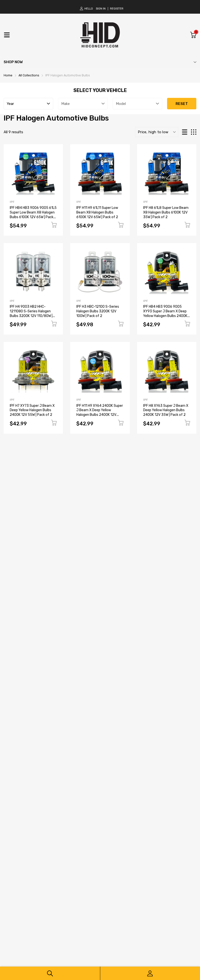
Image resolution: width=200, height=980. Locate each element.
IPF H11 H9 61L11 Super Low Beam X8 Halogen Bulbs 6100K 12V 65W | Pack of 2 (97, 212)
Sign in (101, 8)
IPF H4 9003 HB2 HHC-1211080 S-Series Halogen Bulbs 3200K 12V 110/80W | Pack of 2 (31, 313)
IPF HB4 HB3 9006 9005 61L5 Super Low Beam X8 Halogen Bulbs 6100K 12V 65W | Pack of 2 (33, 215)
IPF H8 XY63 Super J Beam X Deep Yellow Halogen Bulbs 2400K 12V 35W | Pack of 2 (165, 410)
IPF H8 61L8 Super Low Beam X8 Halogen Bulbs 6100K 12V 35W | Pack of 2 (166, 212)
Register (116, 8)
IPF (12, 202)
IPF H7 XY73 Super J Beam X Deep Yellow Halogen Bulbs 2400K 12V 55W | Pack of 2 (32, 410)
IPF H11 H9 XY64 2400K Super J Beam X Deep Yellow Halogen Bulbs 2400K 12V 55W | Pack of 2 (99, 412)
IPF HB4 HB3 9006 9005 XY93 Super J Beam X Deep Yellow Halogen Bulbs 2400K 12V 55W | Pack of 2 (165, 313)
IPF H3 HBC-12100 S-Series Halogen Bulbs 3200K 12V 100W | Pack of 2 (97, 311)
